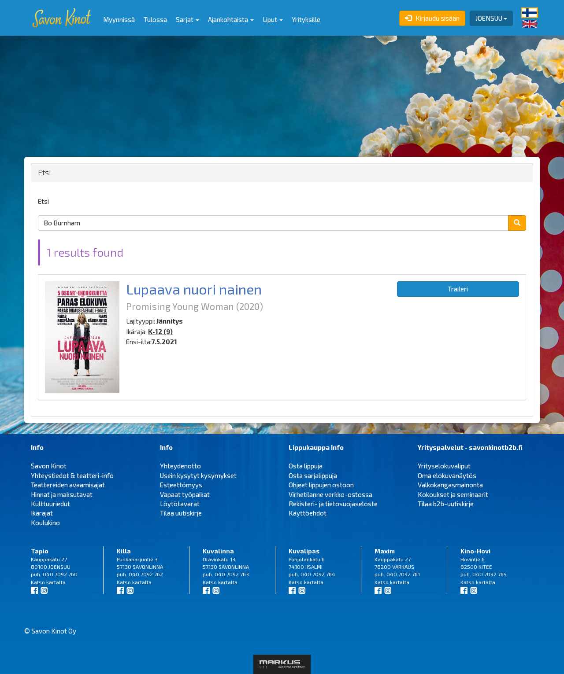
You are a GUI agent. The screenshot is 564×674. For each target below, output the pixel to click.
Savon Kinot (49, 466)
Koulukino (45, 523)
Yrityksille (306, 19)
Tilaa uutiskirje (181, 513)
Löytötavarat (180, 504)
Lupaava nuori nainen (194, 288)
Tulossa (155, 19)
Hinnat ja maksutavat (62, 494)
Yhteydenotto (180, 466)
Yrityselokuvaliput (444, 466)
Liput (270, 19)
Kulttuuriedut (50, 504)
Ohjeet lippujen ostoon (321, 485)
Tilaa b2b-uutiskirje (446, 504)
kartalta (56, 582)
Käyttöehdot (308, 513)
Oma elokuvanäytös (447, 475)
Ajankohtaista (228, 19)
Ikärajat (42, 513)
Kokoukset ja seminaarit (453, 494)
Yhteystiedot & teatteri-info (72, 475)
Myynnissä (119, 19)
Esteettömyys (181, 485)
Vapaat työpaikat (185, 494)
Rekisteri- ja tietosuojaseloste (333, 504)
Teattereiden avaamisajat (68, 485)
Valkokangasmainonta (450, 485)
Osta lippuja (306, 466)
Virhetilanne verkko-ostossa (330, 494)
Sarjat (185, 19)
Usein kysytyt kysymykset (198, 475)
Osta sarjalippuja (313, 475)
